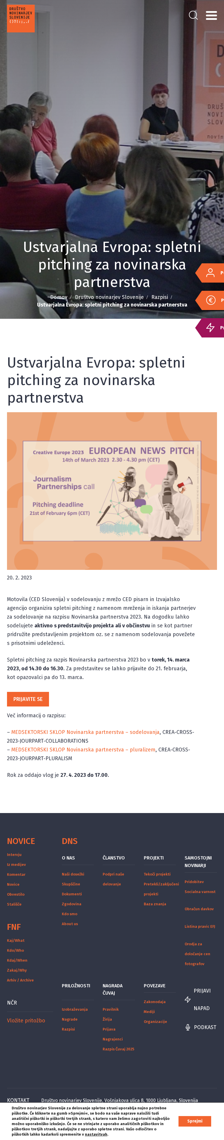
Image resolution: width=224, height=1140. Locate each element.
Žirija (107, 1019)
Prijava (109, 1029)
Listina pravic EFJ (200, 926)
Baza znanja (155, 904)
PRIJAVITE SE (28, 699)
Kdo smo (69, 914)
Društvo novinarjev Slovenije (109, 297)
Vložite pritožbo (26, 1020)
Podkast (205, 1027)
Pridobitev (194, 882)
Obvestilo (15, 894)
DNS (70, 841)
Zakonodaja (155, 1002)
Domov (58, 297)
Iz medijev (16, 864)
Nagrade (70, 1019)
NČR (12, 1003)
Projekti (154, 858)
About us (70, 924)
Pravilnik (111, 1009)
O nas (68, 858)
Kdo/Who (15, 950)
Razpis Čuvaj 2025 (118, 1049)
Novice (21, 841)
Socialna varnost (200, 892)
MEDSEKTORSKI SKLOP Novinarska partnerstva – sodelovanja (85, 732)
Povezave (154, 985)
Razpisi (159, 297)
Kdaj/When (17, 960)
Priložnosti (76, 985)
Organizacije (155, 1021)
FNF (14, 927)
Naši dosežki (73, 874)
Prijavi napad (202, 1000)
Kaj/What (15, 940)
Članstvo (114, 858)
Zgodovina (71, 904)
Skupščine (71, 884)
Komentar (16, 874)
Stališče (14, 904)
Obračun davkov (199, 909)
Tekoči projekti (157, 874)
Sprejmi (194, 1121)
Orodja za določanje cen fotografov (197, 954)
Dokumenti (72, 894)
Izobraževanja (75, 1009)
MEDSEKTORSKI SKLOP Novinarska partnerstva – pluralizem (83, 749)
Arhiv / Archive (20, 980)
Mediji (149, 1012)
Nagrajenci (113, 1039)
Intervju (14, 854)
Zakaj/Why (17, 970)
